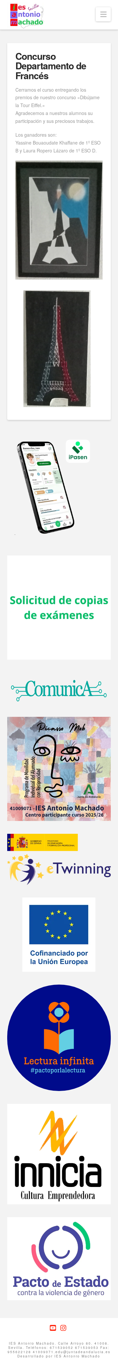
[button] (103, 14)
